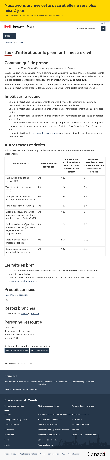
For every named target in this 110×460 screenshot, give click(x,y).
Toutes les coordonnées (14, 406)
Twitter (24, 313)
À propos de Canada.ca (49, 454)
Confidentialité (74, 454)
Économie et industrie (39, 350)
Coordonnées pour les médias (84, 382)
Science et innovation (80, 414)
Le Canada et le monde (47, 440)
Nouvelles (20, 42)
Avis (63, 454)
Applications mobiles (28, 454)
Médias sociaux (11, 454)
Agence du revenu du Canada (17, 350)
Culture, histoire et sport (48, 424)
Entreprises (9, 429)
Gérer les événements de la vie (84, 435)
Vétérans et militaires (80, 424)
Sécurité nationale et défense (50, 419)
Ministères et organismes (48, 406)
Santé (7, 440)
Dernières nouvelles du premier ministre (21, 382)
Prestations (9, 435)
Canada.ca (9, 42)
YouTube (35, 313)
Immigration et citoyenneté (16, 419)
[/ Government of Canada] (20, 27)
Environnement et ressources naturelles (54, 414)
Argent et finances (45, 445)
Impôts (7, 445)
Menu (10, 36)
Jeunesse (75, 429)
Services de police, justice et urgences (53, 429)
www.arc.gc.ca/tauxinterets (22, 281)
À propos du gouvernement (83, 406)
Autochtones (77, 419)
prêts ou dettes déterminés (46, 133)
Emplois (8, 414)
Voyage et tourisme (12, 424)
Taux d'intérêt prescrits (16, 294)
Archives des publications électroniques (21, 389)
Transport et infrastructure (49, 435)
